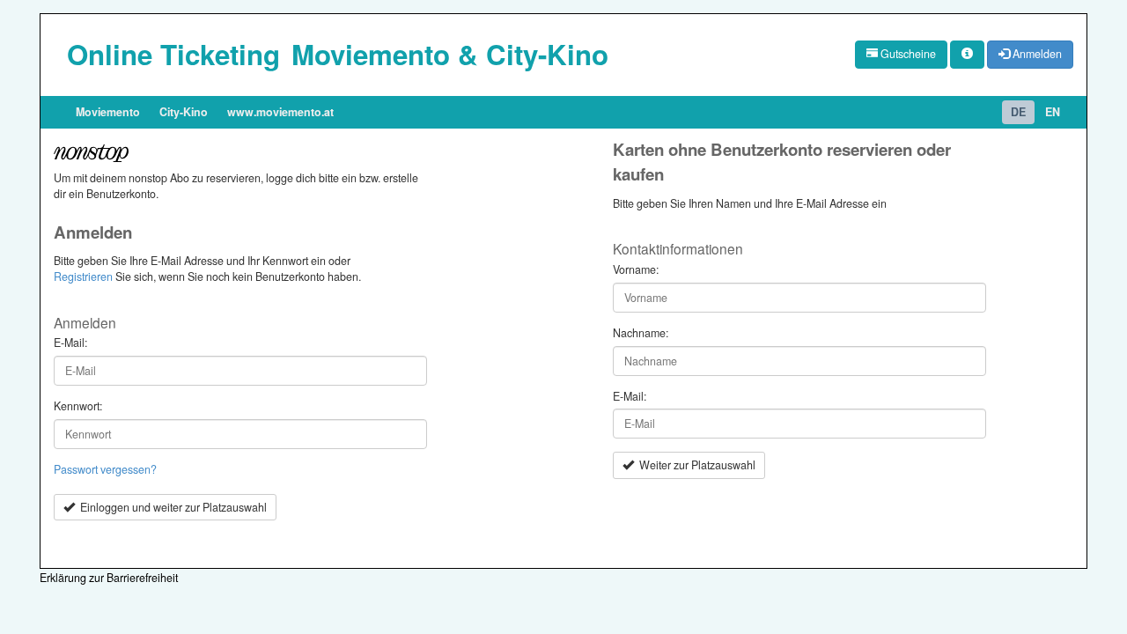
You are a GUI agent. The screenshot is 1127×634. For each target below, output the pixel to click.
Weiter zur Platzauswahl (694, 465)
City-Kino (183, 112)
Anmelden (1036, 54)
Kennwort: (78, 406)
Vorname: (636, 269)
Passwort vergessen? (105, 469)
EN (1052, 112)
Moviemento (108, 112)
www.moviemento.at (280, 112)
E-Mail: (70, 342)
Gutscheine (907, 54)
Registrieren (83, 276)
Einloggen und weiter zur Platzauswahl (171, 507)
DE (1018, 112)
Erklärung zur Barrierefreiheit (109, 578)
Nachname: (640, 333)
